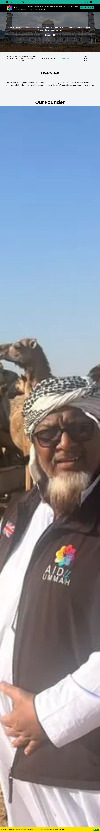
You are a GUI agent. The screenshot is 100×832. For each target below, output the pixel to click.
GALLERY (37, 9)
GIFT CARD (83, 7)
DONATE (90, 7)
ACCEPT (96, 829)
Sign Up (86, 2)
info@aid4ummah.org (14, 2)
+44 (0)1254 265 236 (29, 2)
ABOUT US (50, 7)
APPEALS (30, 7)
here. (63, 829)
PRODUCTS (44, 9)
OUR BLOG (31, 9)
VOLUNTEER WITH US (40, 7)
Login (81, 2)
